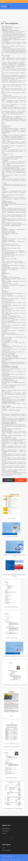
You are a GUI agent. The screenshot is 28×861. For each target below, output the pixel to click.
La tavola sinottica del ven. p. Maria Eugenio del (13, 808)
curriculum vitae (11, 518)
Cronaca (11, 715)
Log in (3, 847)
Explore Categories (6, 828)
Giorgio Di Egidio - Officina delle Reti (11, 607)
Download (9, 480)
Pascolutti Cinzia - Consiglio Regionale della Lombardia (14, 684)
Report (21, 480)
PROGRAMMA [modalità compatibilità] (11, 536)
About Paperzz (5, 831)
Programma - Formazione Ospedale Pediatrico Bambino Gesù (14, 555)
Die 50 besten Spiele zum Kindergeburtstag (11, 746)
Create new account (6, 850)
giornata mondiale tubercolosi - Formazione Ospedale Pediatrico (14, 575)
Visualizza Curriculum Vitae (11, 777)
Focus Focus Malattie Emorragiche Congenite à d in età (14, 656)
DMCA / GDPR (13, 859)
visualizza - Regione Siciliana (11, 637)
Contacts (4, 833)
